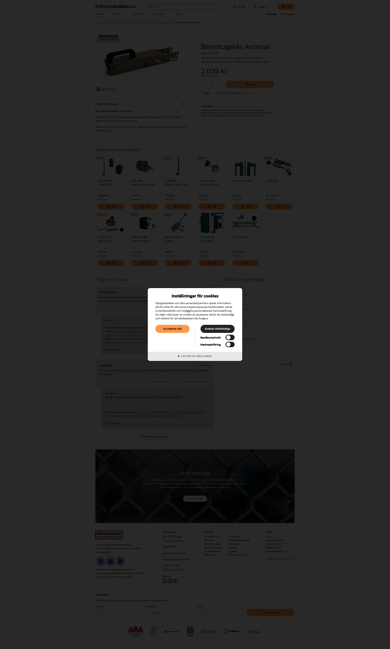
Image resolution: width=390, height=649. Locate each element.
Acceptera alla (172, 328)
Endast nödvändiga (217, 328)
